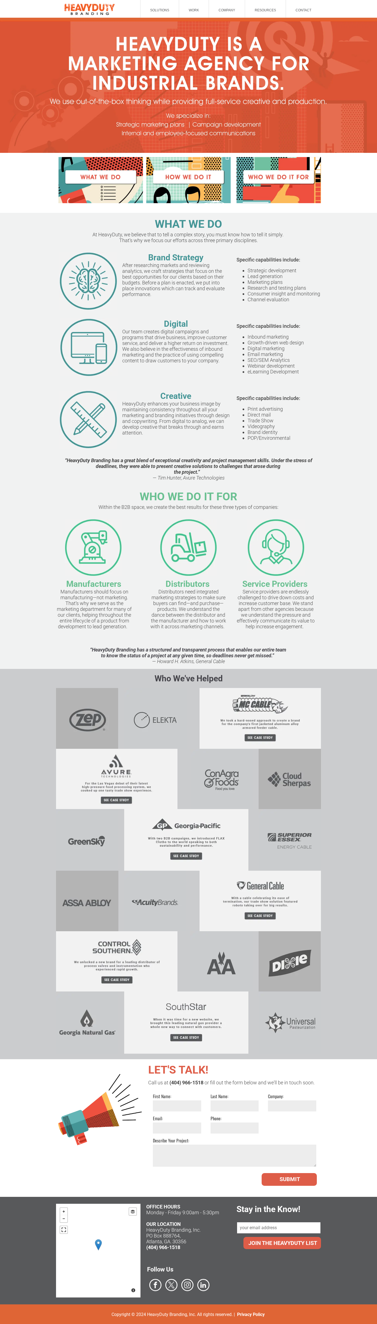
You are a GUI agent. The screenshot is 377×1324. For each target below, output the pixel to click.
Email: (158, 1118)
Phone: (216, 1118)
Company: (275, 1096)
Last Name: (219, 1096)
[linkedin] (203, 1285)
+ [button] (63, 1211)
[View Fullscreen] (63, 1229)
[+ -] (98, 1251)
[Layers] (132, 1211)
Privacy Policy (251, 1314)
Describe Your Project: (171, 1140)
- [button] (63, 1218)
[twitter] (171, 1285)
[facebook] (155, 1285)
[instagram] (187, 1285)
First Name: (162, 1096)
